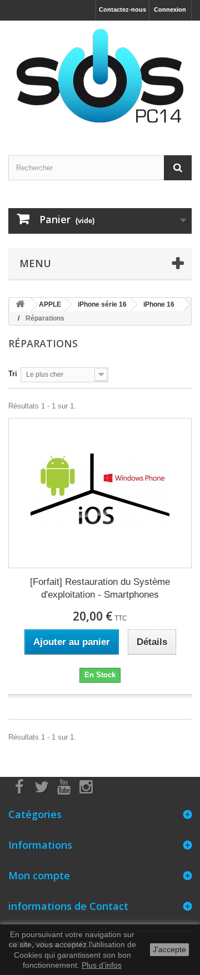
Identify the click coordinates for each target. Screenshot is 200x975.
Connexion (170, 9)
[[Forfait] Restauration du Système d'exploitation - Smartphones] (100, 493)
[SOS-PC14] (100, 78)
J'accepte (169, 949)
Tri (12, 374)
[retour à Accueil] (20, 305)
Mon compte (39, 875)
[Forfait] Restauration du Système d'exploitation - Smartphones (100, 588)
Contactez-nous (122, 9)
